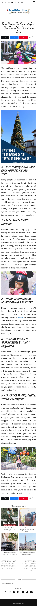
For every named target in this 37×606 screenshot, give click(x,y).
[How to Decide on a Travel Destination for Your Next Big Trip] (27, 542)
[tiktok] (27, 592)
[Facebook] (19, 2)
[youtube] (23, 592)
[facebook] (14, 592)
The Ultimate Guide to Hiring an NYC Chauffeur (9, 553)
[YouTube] (12, 2)
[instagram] (10, 592)
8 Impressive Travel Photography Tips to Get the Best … (27, 529)
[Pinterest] (9, 2)
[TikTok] (15, 2)
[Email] (31, 592)
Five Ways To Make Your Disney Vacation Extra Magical (28, 566)
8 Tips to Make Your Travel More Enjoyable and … (10, 529)
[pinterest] (18, 592)
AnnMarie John (21, 601)
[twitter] (5, 592)
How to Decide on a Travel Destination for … (27, 553)
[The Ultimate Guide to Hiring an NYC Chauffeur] (9, 542)
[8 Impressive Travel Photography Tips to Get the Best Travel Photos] (27, 517)
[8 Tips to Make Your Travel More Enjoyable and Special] (9, 517)
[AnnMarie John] (18, 9)
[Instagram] (5, 2)
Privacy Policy (18, 603)
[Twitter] (2, 2)
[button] (34, 2)
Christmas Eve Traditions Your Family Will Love (8, 564)
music (20, 317)
